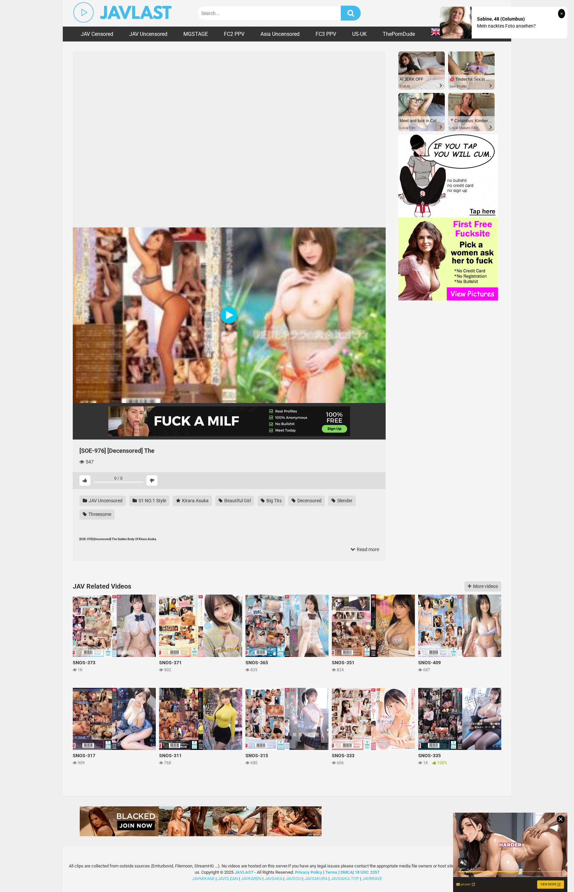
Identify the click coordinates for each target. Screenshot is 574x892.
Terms (331, 872)
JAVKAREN (251, 878)
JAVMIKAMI (203, 878)
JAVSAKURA (316, 878)
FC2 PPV (234, 34)
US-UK (359, 34)
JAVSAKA (273, 878)
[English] (439, 34)
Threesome (99, 514)
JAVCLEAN (228, 878)
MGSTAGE (195, 34)
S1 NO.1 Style (152, 500)
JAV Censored (97, 34)
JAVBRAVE (372, 878)
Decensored (309, 500)
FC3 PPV (326, 34)
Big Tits (273, 500)
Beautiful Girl (237, 500)
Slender (344, 500)
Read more (367, 549)
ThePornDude (399, 34)
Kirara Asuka (195, 500)
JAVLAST (244, 872)
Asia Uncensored (280, 34)
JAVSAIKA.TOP (345, 878)
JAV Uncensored (148, 34)
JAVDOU (293, 878)
